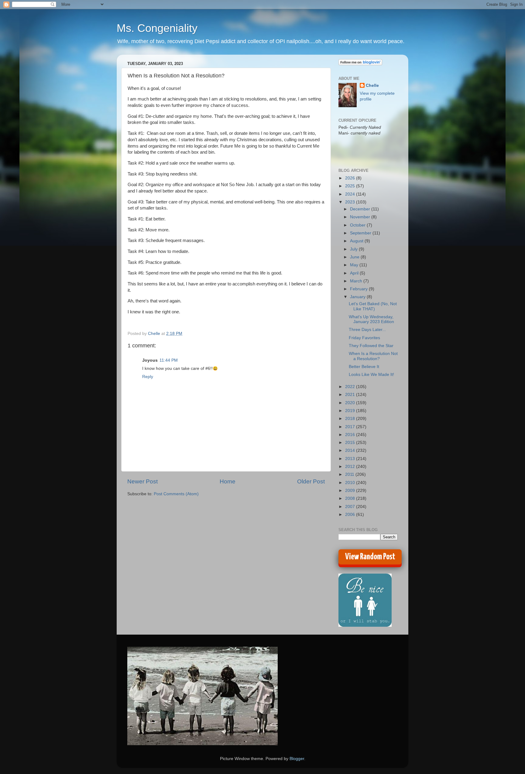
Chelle (372, 85)
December (360, 209)
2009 (350, 490)
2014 (350, 450)
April (355, 273)
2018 (350, 418)
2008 (350, 498)
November (360, 217)
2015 (350, 442)
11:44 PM (169, 360)
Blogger (297, 758)
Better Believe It (364, 366)
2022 (350, 386)
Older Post (311, 481)
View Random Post (370, 557)
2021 (350, 394)
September (361, 233)
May (354, 265)
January (358, 297)
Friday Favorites (364, 338)
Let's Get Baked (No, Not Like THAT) (373, 306)
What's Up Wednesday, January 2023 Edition (371, 319)
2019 (350, 410)
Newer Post (142, 481)
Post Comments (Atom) (176, 494)
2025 (350, 186)
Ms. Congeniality (157, 28)
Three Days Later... (367, 329)
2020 (350, 403)
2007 (350, 506)
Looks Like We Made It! (371, 374)
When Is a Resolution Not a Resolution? (373, 356)
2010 (350, 482)
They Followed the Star (371, 345)
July (354, 249)
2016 (350, 434)
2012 (350, 466)
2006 (350, 514)
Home (227, 481)
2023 (350, 202)
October (358, 225)
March (356, 281)
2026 (350, 178)
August (357, 241)
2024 (350, 194)
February (359, 289)
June (355, 257)
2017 (350, 427)
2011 (350, 474)
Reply (147, 376)
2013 (350, 458)
